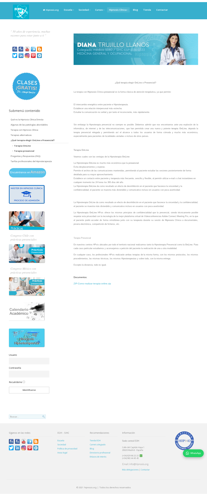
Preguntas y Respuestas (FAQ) (25, 156)
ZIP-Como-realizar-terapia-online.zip (92, 283)
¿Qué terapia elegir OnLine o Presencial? (33, 140)
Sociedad (84, 9)
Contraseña (15, 367)
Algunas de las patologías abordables (29, 124)
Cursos (99, 9)
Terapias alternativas (21, 135)
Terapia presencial (24, 150)
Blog (135, 9)
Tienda (147, 9)
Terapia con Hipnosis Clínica (24, 129)
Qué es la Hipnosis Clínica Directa (27, 119)
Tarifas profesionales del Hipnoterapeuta (31, 161)
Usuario (13, 354)
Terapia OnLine (22, 145)
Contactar (162, 9)
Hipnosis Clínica (118, 9)
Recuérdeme (15, 382)
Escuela (68, 9)
